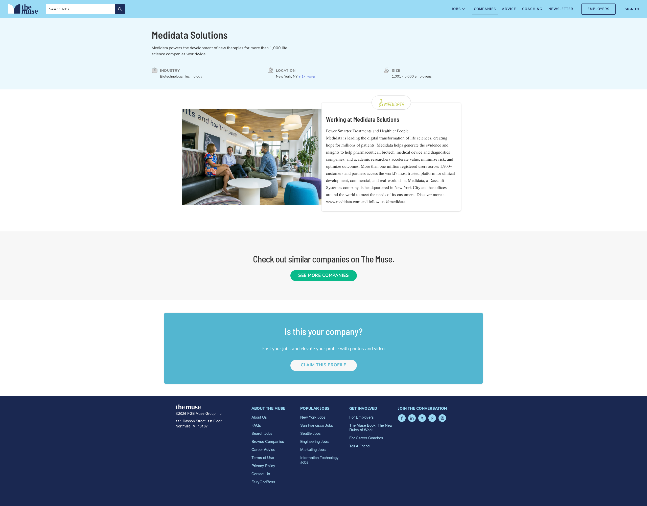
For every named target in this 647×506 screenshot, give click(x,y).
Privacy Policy (263, 465)
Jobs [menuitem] (456, 9)
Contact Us (260, 473)
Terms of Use (262, 457)
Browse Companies (267, 441)
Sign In (632, 9)
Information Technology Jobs (319, 460)
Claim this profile (323, 365)
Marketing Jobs (313, 449)
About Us (259, 417)
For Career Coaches (366, 437)
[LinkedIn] (412, 418)
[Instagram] (442, 418)
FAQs (256, 425)
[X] (422, 418)
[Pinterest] (432, 418)
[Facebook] (402, 418)
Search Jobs (261, 433)
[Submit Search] (120, 9)
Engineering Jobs (314, 441)
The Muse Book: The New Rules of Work (370, 427)
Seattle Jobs (310, 433)
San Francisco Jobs (316, 425)
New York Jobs (313, 417)
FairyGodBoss (263, 481)
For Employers (361, 417)
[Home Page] (23, 9)
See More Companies (323, 275)
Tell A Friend (359, 445)
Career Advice (263, 449)
